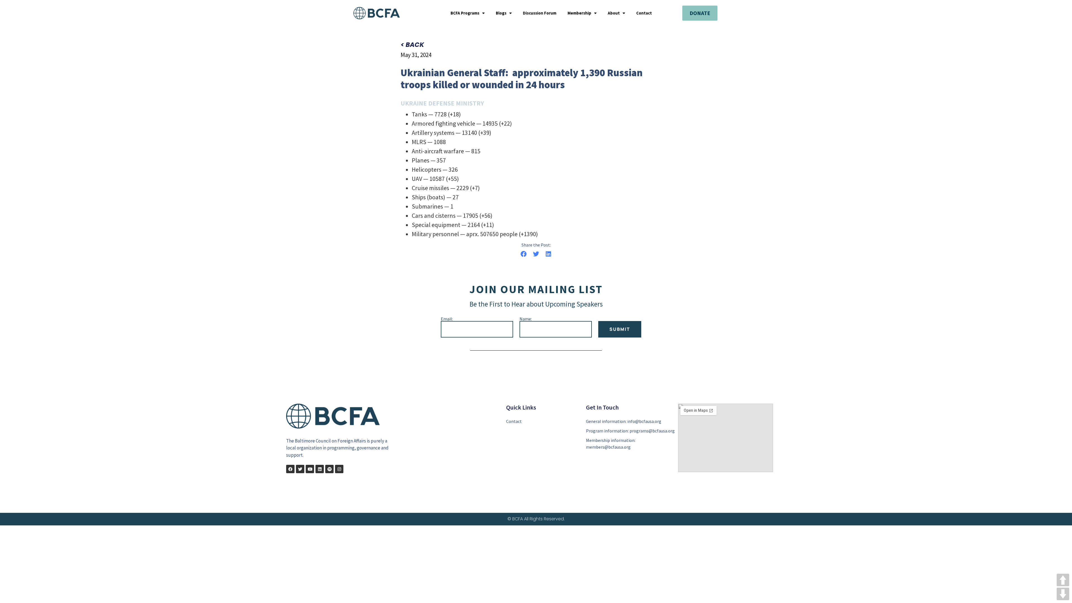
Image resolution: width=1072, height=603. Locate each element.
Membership (579, 13)
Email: (447, 319)
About (614, 13)
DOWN (1063, 594)
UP (1063, 580)
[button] (523, 254)
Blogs (501, 13)
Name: (526, 319)
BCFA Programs (465, 13)
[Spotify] (329, 469)
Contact (644, 13)
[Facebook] (290, 469)
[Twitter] (300, 469)
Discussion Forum (539, 13)
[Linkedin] (319, 469)
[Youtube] (310, 469)
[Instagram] (339, 469)
